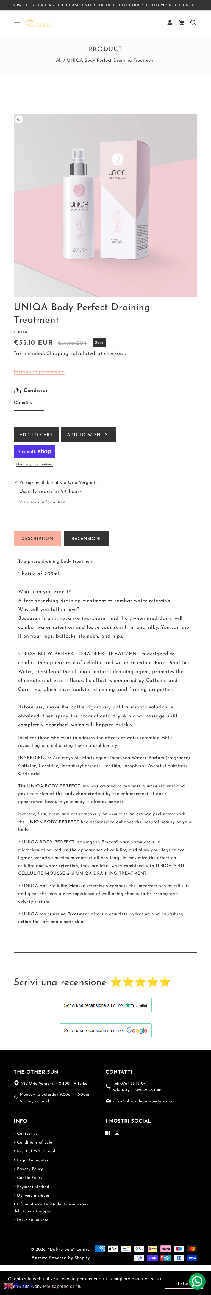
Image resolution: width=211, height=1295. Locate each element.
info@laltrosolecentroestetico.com (145, 1101)
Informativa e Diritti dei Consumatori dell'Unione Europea (51, 1207)
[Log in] (170, 22)
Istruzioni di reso (32, 1220)
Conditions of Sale (34, 1142)
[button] (17, 22)
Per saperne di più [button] (62, 1286)
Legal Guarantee (32, 1160)
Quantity (23, 403)
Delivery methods (33, 1196)
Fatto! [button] (184, 1283)
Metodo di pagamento (39, 372)
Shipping (58, 353)
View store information (42, 502)
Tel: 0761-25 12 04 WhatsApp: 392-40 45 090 (137, 1087)
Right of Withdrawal (35, 1151)
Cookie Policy (29, 1178)
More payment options (34, 464)
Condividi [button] (35, 390)
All (59, 60)
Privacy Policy (29, 1169)
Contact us (26, 1134)
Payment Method (32, 1187)
